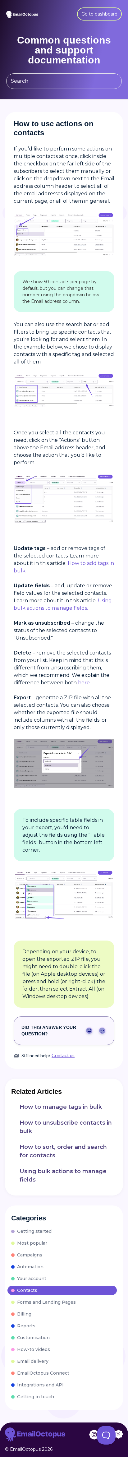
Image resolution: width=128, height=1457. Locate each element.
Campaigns (29, 1255)
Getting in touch (35, 1396)
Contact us (63, 1055)
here (84, 683)
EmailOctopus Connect (43, 1373)
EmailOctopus (25, 1449)
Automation (30, 1267)
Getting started (34, 1231)
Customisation (33, 1337)
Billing (24, 1314)
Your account (31, 1278)
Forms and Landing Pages (46, 1302)
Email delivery (32, 1361)
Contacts (27, 1290)
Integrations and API (40, 1385)
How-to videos (33, 1349)
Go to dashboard (99, 14)
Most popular (32, 1243)
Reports (26, 1326)
